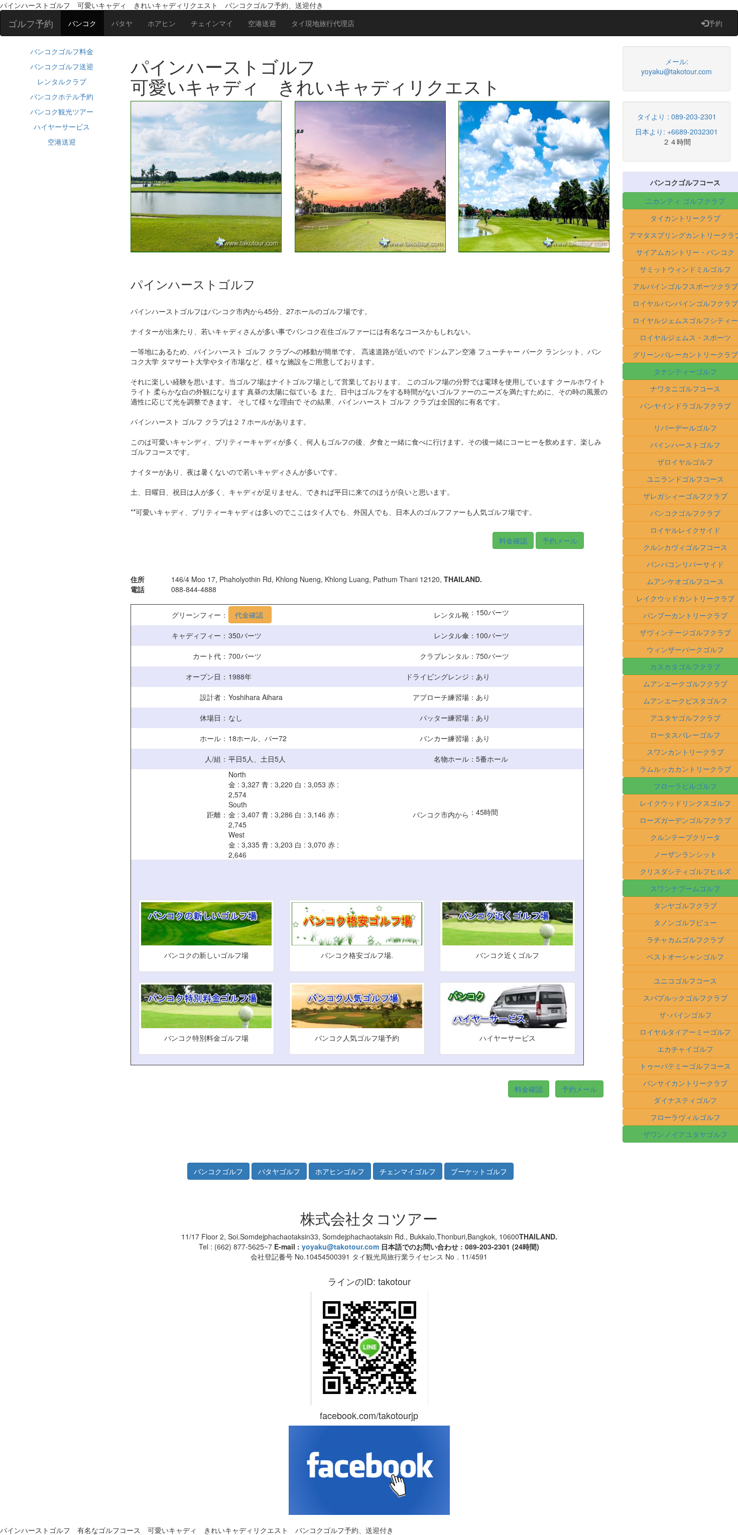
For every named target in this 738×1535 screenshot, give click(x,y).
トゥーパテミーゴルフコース (685, 1066)
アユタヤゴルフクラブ (685, 718)
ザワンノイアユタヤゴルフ (685, 1134)
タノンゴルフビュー (685, 922)
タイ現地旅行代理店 (322, 23)
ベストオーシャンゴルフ (685, 956)
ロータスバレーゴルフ (685, 735)
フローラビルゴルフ (685, 786)
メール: (676, 61)
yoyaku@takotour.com (676, 71)
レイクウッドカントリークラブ (685, 598)
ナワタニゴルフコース (685, 388)
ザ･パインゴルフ (685, 1015)
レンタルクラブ (61, 81)
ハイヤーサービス (62, 126)
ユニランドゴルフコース (685, 479)
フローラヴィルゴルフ (685, 1117)
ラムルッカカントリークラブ (685, 769)
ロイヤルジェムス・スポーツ (685, 337)
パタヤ (122, 23)
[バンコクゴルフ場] (219, 1170)
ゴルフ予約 (30, 23)
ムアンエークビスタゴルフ (685, 700)
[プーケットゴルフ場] (479, 1170)
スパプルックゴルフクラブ (685, 998)
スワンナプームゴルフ (685, 888)
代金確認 (250, 615)
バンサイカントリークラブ (685, 1083)
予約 (715, 23)
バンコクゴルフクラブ (685, 513)
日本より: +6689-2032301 (676, 131)
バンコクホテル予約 (61, 96)
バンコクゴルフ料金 (61, 51)
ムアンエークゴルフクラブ (685, 683)
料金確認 (513, 540)
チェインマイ (212, 23)
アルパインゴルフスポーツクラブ (685, 286)
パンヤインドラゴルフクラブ (685, 405)
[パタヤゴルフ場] (280, 1170)
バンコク (82, 23)
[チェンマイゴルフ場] (408, 1170)
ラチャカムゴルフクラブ (685, 939)
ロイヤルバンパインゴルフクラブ (685, 303)
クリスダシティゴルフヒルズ (685, 871)
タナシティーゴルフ (685, 371)
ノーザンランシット (685, 854)
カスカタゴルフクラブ (685, 666)
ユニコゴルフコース (685, 980)
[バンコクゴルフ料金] (535, 539)
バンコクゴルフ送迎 (61, 66)
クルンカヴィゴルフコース (685, 547)
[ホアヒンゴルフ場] (341, 1170)
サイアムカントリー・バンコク (685, 252)
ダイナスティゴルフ (685, 1100)
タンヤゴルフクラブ (685, 905)
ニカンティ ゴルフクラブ (685, 201)
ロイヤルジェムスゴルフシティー (685, 320)
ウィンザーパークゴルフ (685, 649)
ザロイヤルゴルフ (685, 462)
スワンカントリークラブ (685, 752)
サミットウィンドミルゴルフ (685, 269)
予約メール (559, 540)
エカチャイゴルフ (685, 1049)
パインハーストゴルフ (685, 445)
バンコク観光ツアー (61, 111)
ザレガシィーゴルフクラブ (685, 496)
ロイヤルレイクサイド (685, 530)
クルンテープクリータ (685, 837)
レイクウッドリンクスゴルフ (685, 803)
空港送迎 (262, 23)
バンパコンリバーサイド (685, 564)
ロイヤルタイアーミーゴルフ (685, 1032)
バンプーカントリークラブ (685, 615)
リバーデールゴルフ (685, 428)
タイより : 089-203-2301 (676, 116)
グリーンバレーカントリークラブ (685, 354)
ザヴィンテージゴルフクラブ (685, 632)
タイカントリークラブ (685, 218)
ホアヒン (162, 23)
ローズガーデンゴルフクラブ (685, 820)
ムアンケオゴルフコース (685, 581)
